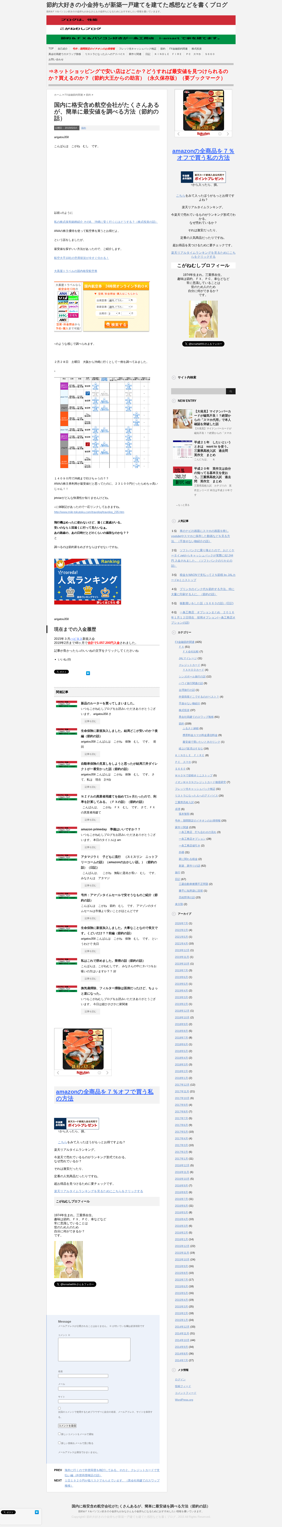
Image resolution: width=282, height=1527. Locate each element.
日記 (147, 54)
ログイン (180, 1379)
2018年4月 (181, 1057)
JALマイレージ (188, 658)
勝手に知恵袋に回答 (191, 890)
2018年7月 (181, 1037)
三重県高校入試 (184, 802)
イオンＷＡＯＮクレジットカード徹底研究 (200, 782)
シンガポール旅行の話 (192, 676)
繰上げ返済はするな (191, 748)
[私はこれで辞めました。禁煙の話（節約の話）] (66, 963)
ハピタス (76, 638)
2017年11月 (182, 1091)
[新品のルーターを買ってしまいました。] (66, 705)
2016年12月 (182, 1165)
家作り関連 (135, 54)
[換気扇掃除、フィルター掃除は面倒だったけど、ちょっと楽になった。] (66, 990)
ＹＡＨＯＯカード (193, 669)
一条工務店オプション (192, 838)
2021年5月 (181, 936)
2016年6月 (181, 1205)
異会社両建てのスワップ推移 (65, 54)
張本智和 (184, 813)
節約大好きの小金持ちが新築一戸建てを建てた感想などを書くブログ (137, 5)
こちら (62, 1142)
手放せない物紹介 (189, 703)
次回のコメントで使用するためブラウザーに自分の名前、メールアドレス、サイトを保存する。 (105, 1414)
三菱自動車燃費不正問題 (193, 883)
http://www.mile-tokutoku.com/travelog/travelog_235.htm (89, 512)
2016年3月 (181, 1225)
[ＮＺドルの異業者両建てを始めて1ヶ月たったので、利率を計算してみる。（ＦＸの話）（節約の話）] (66, 798)
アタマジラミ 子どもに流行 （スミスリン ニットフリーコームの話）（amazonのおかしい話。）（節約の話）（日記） (119, 862)
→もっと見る (183, 505)
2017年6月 (181, 1125)
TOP (51, 48)
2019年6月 (181, 977)
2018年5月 (181, 1051)
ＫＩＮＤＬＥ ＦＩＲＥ (168, 54)
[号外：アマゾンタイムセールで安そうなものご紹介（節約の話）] (66, 897)
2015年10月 (182, 1259)
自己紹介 (63, 48)
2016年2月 (181, 1232)
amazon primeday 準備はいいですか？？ (111, 829)
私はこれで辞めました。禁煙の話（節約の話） (113, 960)
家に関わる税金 (188, 858)
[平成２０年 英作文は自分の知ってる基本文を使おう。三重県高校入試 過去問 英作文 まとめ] (182, 484)
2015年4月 (181, 1299)
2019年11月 (182, 956)
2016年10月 (182, 1178)
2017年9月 (181, 1104)
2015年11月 (182, 1252)
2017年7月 (181, 1118)
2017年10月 (182, 1098)
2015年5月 (181, 1293)
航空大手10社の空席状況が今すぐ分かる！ (81, 257)
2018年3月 (181, 1064)
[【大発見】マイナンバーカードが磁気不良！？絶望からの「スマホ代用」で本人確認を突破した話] (182, 427)
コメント (64, 1335)
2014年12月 (182, 1326)
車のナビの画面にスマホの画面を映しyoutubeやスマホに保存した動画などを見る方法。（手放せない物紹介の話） (200, 536)
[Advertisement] (107, 179)
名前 (60, 1371)
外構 (181, 852)
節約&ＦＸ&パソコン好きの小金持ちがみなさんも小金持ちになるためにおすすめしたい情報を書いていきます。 (141, 1511)
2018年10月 (182, 1017)
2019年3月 (181, 997)
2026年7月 (181, 923)
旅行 (177, 872)
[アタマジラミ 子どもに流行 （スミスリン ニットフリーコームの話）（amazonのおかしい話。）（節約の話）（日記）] (66, 859)
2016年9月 (181, 1185)
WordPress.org (184, 1399)
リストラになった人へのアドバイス (105, 54)
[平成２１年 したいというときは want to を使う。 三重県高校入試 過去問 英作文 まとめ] (182, 457)
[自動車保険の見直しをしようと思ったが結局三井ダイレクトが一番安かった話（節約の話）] (66, 766)
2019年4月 (181, 990)
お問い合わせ (56, 59)
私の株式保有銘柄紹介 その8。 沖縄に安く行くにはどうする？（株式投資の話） (106, 221)
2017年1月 (181, 1158)
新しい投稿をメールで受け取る (77, 1443)
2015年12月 (182, 1246)
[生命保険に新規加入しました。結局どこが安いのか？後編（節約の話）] (66, 733)
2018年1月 (181, 1077)
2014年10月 (182, 1340)
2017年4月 (181, 1138)
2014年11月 (182, 1333)
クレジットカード (189, 665)
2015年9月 (181, 1266)
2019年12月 (182, 950)
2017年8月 (181, 1111)
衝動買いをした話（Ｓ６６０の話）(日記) (206, 603)
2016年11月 (182, 1172)
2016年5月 (181, 1212)
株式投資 (197, 48)
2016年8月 (181, 1192)
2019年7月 (181, 970)
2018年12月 (182, 1010)
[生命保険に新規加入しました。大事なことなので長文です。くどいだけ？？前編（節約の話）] (66, 930)
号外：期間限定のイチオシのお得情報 (198, 820)
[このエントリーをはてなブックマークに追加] (88, 672)
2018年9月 (181, 1024)
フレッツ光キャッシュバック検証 (137, 48)
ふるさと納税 (191, 728)
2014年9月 (181, 1346)
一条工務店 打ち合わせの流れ (197, 832)
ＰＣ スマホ (193, 54)
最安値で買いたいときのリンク (201, 741)
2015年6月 (181, 1286)
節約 (162, 48)
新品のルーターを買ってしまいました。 (108, 703)
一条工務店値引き (189, 845)
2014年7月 (181, 1360)
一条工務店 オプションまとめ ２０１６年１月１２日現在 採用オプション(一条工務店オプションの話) (203, 617)
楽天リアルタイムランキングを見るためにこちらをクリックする (98, 1191)
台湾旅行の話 (187, 689)
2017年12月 (182, 1084)
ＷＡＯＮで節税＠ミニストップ (194, 775)
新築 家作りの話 (189, 865)
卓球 (177, 809)
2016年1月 (181, 1239)
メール (61, 1384)
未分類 (179, 904)
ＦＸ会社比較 (191, 651)
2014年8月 (181, 1353)
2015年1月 (181, 1319)
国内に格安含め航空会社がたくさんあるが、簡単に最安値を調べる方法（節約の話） (141, 1506)
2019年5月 (181, 983)
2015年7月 (181, 1279)
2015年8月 (181, 1272)
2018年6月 (181, 1044)
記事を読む (90, 721)
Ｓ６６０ (210, 54)
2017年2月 (181, 1151)
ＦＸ (181, 646)
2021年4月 (181, 943)
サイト (61, 1396)
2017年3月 (181, 1145)
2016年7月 (181, 1198)
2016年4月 (181, 1219)
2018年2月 (181, 1071)
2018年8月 (181, 1030)
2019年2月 (181, 1004)
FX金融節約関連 (178, 48)
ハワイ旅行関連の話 (191, 683)
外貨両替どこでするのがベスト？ (199, 696)
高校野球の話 (187, 897)
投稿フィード (183, 1386)
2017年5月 (181, 1131)
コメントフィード (185, 1392)
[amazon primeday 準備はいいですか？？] (66, 831)
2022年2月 (181, 930)
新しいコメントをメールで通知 (77, 1434)
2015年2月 (181, 1313)
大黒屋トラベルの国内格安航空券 (75, 271)
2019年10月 (182, 963)
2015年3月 (181, 1306)
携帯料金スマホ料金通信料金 (200, 735)
